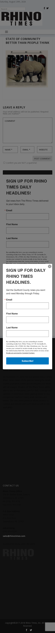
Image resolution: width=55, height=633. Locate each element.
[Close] (49, 266)
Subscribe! (27, 360)
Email (9, 300)
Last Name (12, 327)
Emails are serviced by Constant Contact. (20, 353)
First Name (12, 313)
